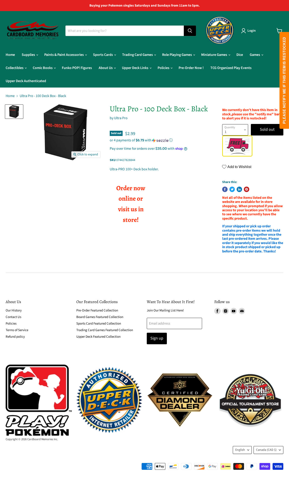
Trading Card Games (138, 54)
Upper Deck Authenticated (26, 80)
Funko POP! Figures (77, 67)
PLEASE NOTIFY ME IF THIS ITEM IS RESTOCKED (284, 80)
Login (251, 30)
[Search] (190, 31)
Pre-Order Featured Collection (97, 310)
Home (10, 54)
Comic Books (43, 67)
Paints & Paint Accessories (64, 54)
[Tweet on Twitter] (232, 189)
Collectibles (15, 67)
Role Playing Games (177, 54)
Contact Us (13, 317)
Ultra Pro (121, 118)
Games (255, 54)
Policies (164, 67)
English (240, 450)
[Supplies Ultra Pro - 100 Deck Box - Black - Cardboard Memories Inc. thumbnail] (14, 111)
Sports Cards (103, 54)
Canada (266, 450)
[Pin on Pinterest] (246, 189)
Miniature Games (214, 54)
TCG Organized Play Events (231, 67)
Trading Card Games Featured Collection (104, 330)
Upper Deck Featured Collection (98, 336)
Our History (14, 310)
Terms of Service (17, 330)
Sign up (156, 338)
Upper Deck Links (135, 67)
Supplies (29, 54)
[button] (160, 140)
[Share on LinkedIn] (239, 189)
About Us (106, 67)
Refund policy (15, 336)
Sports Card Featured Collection (98, 323)
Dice (239, 54)
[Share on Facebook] (225, 189)
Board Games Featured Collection (99, 317)
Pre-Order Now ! (191, 67)
